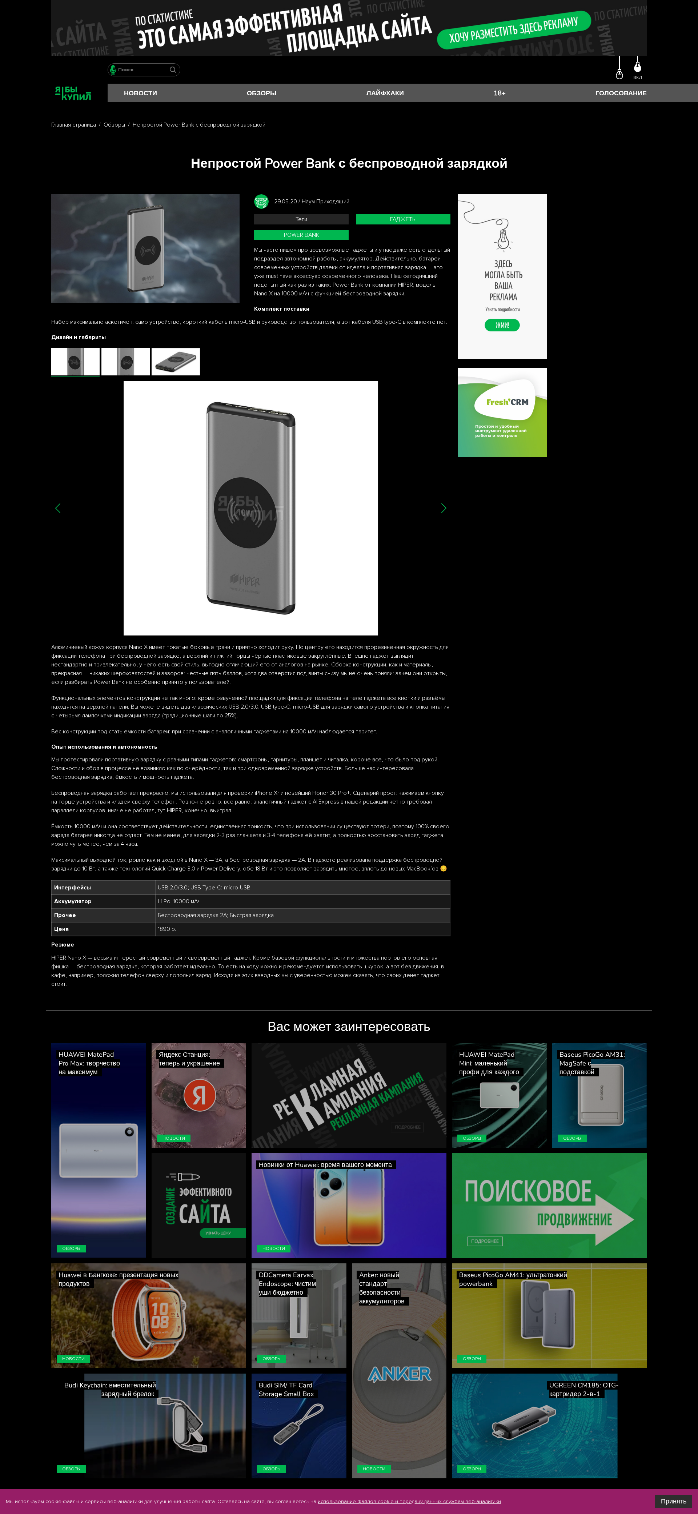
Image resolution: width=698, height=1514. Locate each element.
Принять (673, 1501)
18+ (500, 93)
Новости (140, 93)
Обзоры (262, 93)
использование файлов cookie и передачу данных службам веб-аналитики (409, 1501)
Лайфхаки (385, 93)
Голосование (621, 93)
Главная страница (73, 124)
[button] (58, 508)
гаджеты (403, 219)
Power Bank (301, 235)
